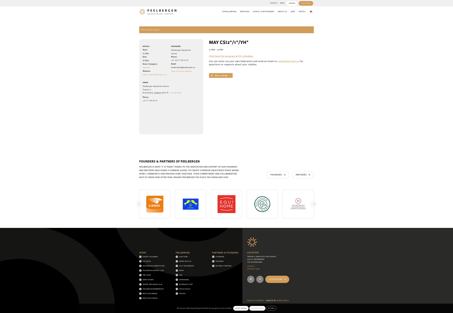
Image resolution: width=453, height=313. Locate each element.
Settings (271, 308)
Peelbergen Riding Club (153, 270)
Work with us (185, 261)
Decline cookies (257, 308)
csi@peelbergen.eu (288, 61)
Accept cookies (241, 308)
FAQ (180, 275)
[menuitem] (274, 3)
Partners (220, 261)
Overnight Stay (186, 284)
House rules (184, 289)
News (282, 3)
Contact (274, 3)
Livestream (306, 3)
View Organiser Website (181, 71)
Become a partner (223, 266)
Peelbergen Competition (154, 266)
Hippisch (146, 67)
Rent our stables (150, 298)
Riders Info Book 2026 (152, 284)
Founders (220, 257)
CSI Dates (147, 261)
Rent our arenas (150, 294)
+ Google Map (175, 92)
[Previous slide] (139, 204)
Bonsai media (283, 301)
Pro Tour (147, 275)
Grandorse (184, 280)
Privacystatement (255, 301)
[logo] (157, 11)
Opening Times (253, 269)
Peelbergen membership (153, 289)
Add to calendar (221, 75)
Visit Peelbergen (186, 266)
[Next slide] (313, 204)
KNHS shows (148, 280)
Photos (182, 294)
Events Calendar (150, 257)
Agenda (292, 3)
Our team (183, 257)
